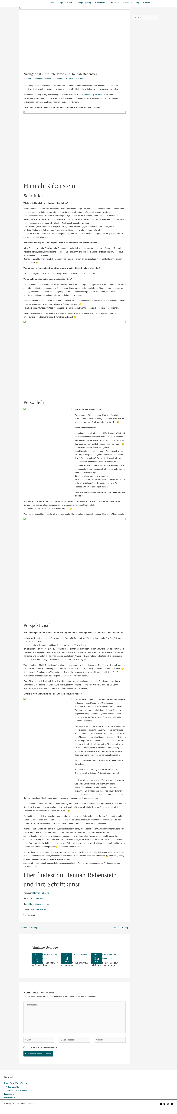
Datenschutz (9, 1098)
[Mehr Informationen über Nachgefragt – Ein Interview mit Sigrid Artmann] (45, 956)
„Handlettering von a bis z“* (93, 95)
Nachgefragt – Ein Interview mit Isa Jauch (74, 964)
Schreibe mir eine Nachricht (16, 1090)
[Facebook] (161, 1104)
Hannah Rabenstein (42, 893)
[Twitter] (164, 1104)
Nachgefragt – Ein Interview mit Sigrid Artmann (45, 964)
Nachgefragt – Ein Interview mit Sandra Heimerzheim (104, 964)
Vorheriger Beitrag (28, 928)
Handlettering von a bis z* (40, 904)
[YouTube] (172, 1104)
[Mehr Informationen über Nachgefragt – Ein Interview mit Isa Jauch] (74, 956)
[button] (163, 2)
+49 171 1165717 (11, 1087)
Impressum (9, 1094)
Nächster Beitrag (121, 928)
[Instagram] (168, 1104)
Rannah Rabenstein (39, 909)
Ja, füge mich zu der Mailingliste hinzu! (42, 1047)
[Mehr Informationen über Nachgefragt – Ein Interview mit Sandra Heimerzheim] (104, 956)
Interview (27, 79)
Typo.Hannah (39, 898)
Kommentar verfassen (42, 79)
